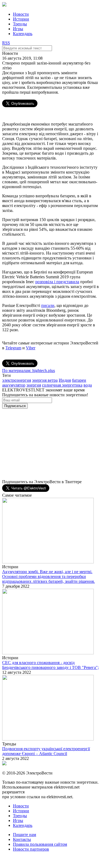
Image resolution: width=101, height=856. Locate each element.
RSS (6, 42)
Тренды (20, 24)
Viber (30, 348)
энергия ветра (45, 380)
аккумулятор (13, 385)
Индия (65, 380)
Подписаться (15, 406)
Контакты (22, 839)
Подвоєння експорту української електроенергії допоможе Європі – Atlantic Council (46, 751)
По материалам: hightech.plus (28, 370)
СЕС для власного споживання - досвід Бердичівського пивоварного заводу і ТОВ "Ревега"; (50, 665)
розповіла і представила (57, 281)
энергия (33, 385)
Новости (21, 14)
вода (87, 385)
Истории (21, 19)
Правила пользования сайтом (40, 844)
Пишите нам (24, 834)
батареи (79, 380)
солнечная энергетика (62, 385)
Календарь (22, 33)
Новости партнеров (31, 849)
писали (47, 305)
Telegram (13, 348)
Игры (18, 28)
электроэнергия (16, 380)
